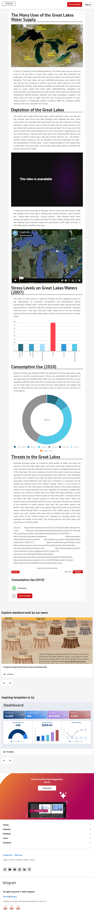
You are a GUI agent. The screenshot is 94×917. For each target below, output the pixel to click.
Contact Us (7, 855)
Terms (5, 896)
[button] (20, 447)
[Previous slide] (4, 683)
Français (32, 860)
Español (25, 860)
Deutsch (11, 860)
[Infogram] (8, 4)
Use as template (75, 4)
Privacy (14, 896)
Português (18, 860)
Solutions (7, 834)
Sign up (88, 5)
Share (16, 572)
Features (7, 829)
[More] (81, 14)
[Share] (14, 596)
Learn (5, 838)
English (5, 860)
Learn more (47, 788)
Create (6, 825)
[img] (20, 347)
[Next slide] (10, 683)
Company (7, 842)
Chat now (18, 855)
